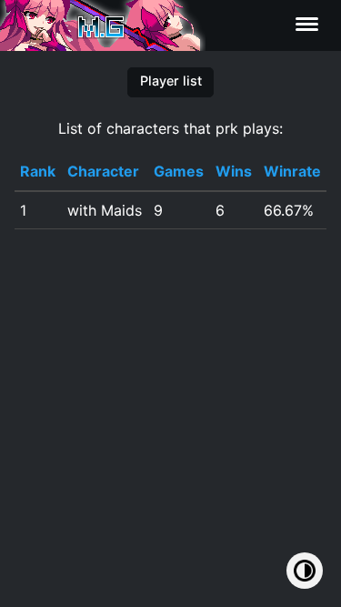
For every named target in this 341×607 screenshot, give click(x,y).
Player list (171, 80)
